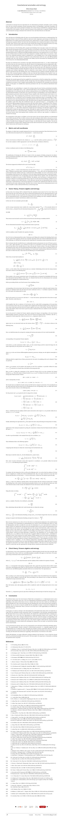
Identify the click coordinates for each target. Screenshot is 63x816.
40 (30, 630)
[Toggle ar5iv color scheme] (7, 814)
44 (8, 212)
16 (28, 554)
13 (33, 65)
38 (28, 630)
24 (33, 103)
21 (12, 91)
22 (11, 97)
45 (53, 475)
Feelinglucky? (25, 807)
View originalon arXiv (42, 807)
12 (31, 65)
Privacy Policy (38, 814)
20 (50, 91)
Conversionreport (31, 807)
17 (55, 483)
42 (34, 164)
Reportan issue (36, 807)
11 (36, 58)
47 (27, 554)
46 (24, 531)
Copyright (31, 814)
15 (35, 74)
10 (16, 58)
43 (26, 201)
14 (34, 65)
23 (31, 103)
